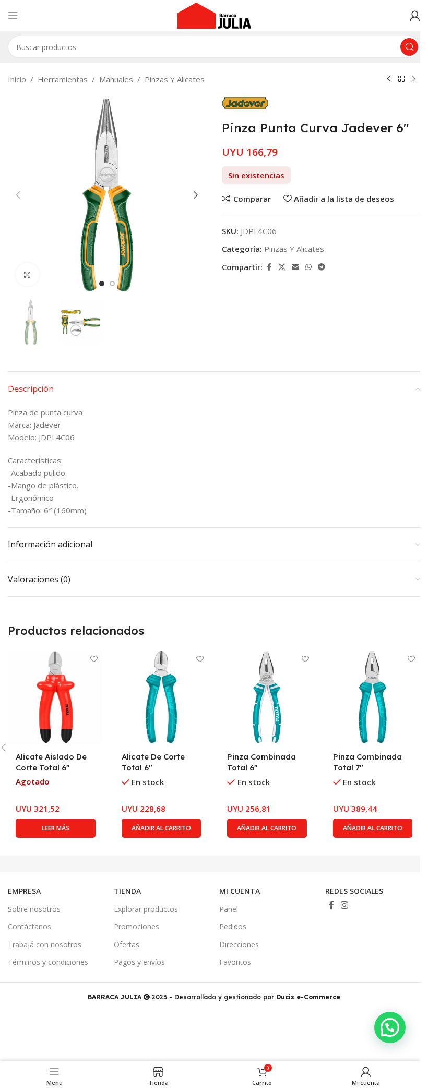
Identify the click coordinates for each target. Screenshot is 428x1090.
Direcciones (239, 944)
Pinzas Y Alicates (175, 79)
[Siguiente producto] (414, 79)
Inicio (17, 79)
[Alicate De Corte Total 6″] (161, 697)
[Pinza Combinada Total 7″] (373, 697)
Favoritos (235, 962)
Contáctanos (29, 927)
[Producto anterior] (389, 79)
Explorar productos (146, 909)
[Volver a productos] (401, 79)
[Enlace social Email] (295, 267)
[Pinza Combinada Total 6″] (267, 697)
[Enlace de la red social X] (282, 267)
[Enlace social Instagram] (345, 905)
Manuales (116, 79)
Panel (228, 909)
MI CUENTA (239, 891)
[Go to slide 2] (112, 283)
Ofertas (126, 944)
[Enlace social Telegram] (321, 267)
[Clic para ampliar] (27, 274)
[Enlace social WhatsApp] (308, 267)
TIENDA (127, 891)
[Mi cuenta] (415, 15)
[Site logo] (214, 14)
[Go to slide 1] (101, 283)
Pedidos (232, 927)
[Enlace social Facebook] (269, 267)
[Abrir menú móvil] (13, 15)
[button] (18, 195)
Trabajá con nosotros (44, 944)
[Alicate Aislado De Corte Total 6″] (55, 697)
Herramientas (63, 79)
